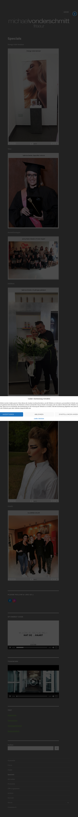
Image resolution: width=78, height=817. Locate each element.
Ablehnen (39, 414)
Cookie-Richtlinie (39, 418)
